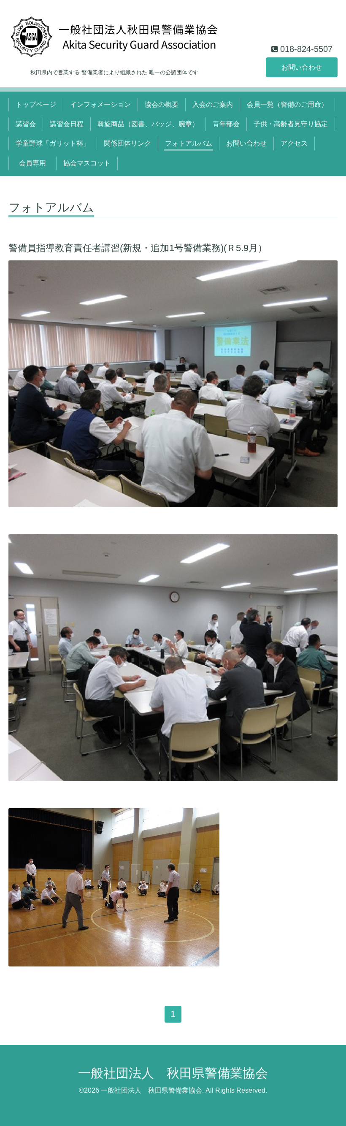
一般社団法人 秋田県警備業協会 (173, 1073)
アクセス (294, 143)
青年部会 (226, 123)
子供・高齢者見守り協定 (291, 123)
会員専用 (36, 163)
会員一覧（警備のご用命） (287, 104)
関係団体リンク (127, 143)
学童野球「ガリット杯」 (53, 143)
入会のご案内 (212, 104)
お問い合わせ (301, 67)
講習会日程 (67, 123)
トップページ (36, 104)
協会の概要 (161, 104)
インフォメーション (100, 104)
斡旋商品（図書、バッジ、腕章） (148, 123)
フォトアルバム (188, 143)
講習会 (26, 123)
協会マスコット (87, 163)
